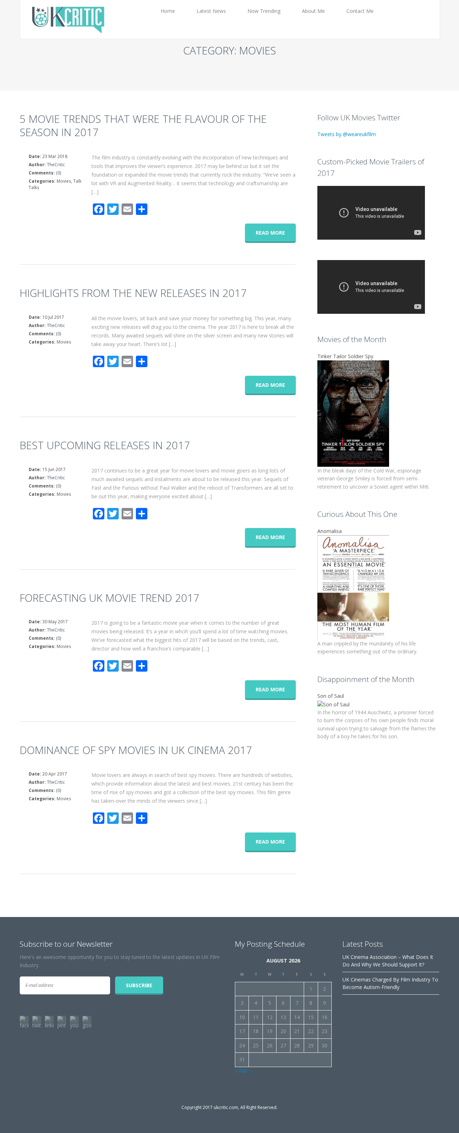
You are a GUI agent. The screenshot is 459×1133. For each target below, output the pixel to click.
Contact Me (360, 11)
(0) (58, 173)
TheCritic (56, 165)
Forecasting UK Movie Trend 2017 (109, 598)
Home (168, 11)
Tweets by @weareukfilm (346, 134)
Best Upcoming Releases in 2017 (105, 445)
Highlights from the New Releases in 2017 (133, 293)
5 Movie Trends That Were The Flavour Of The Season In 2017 (143, 125)
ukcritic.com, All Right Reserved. (246, 1107)
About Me (313, 11)
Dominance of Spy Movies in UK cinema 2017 (136, 750)
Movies (64, 181)
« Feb (241, 1070)
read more (270, 232)
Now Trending (263, 11)
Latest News (211, 11)
